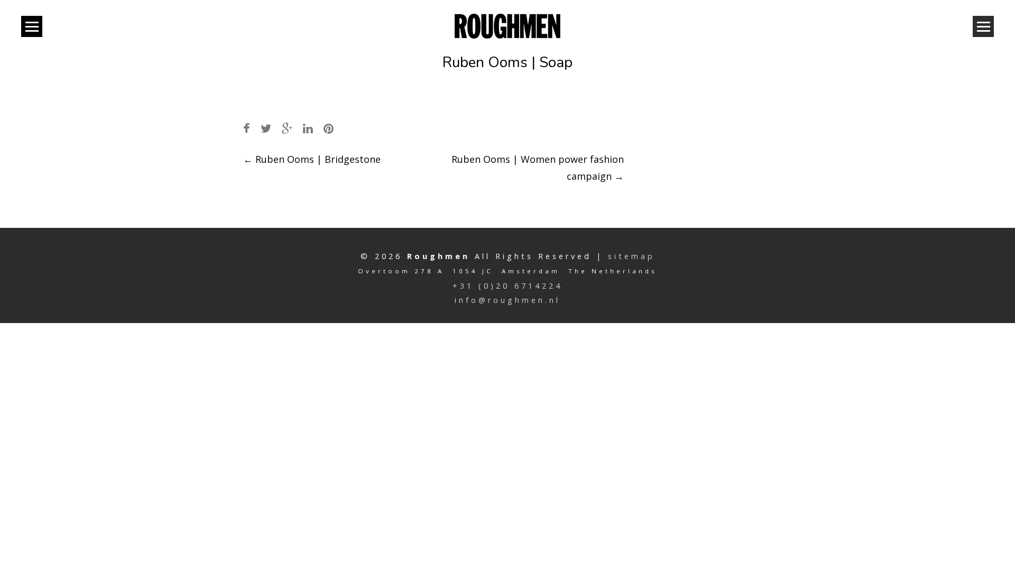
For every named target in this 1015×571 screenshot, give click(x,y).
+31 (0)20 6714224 (507, 286)
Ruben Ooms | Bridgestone (312, 159)
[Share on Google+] (287, 128)
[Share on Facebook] (246, 128)
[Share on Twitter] (266, 128)
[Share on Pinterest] (329, 128)
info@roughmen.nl (507, 300)
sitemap (631, 256)
